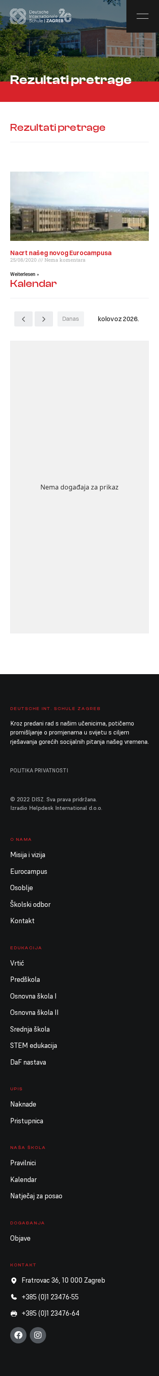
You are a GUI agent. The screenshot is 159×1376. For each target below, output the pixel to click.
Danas (70, 318)
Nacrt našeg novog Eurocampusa (61, 253)
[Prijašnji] (23, 318)
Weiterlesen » (24, 274)
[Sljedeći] (44, 318)
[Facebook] (18, 1335)
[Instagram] (38, 1335)
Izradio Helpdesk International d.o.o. (56, 807)
